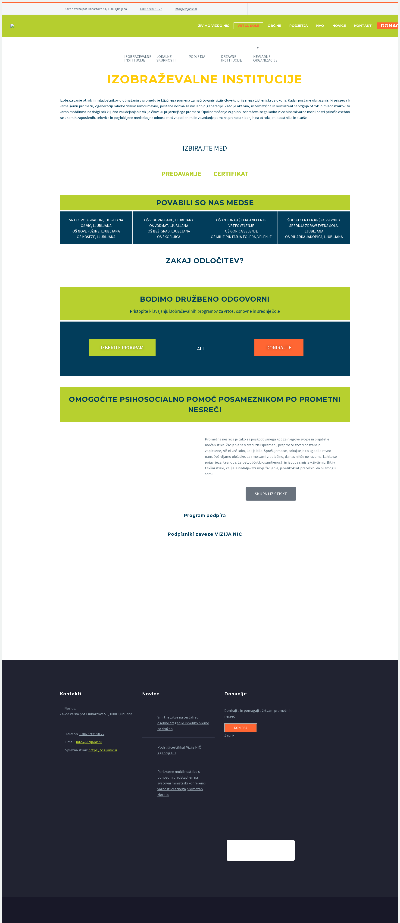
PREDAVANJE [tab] (181, 173)
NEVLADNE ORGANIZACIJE (265, 58)
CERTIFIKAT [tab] (230, 173)
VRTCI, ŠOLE (248, 26)
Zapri (229, 735)
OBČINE (274, 26)
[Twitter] (222, 9)
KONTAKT (363, 26)
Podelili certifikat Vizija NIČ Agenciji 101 (179, 750)
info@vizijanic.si (186, 9)
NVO (320, 26)
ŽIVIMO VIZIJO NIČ (213, 26)
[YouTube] (236, 9)
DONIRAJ (240, 728)
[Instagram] (229, 9)
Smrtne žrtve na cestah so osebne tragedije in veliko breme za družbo (183, 723)
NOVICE (339, 26)
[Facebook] (215, 9)
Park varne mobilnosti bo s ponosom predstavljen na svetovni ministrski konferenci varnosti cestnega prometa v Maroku (181, 783)
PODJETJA (298, 26)
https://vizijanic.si (102, 750)
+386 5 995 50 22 (151, 9)
